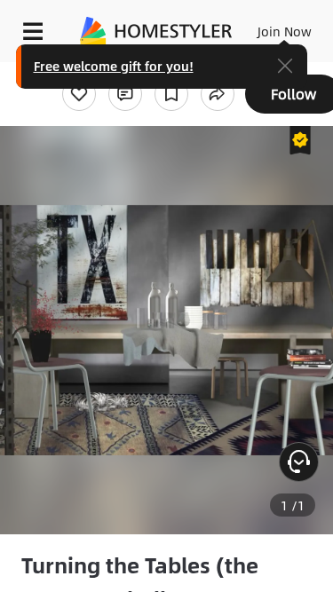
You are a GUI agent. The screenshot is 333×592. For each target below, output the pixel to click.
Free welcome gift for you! (114, 66)
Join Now (285, 31)
